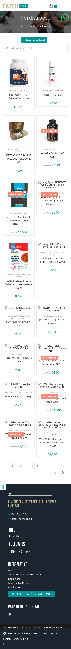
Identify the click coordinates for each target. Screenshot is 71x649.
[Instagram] (20, 551)
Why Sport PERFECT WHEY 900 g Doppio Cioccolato (52, 200)
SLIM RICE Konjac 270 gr (19, 396)
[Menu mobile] (63, 5)
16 (54, 466)
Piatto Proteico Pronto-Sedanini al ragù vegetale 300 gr (18, 284)
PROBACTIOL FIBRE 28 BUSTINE (52, 322)
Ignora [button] (7, 643)
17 (63, 466)
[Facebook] (12, 551)
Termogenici (22, 318)
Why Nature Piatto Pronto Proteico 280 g (52, 260)
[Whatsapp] (28, 551)
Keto (10, 90)
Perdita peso (44, 26)
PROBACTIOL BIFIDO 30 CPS (19, 360)
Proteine (26, 90)
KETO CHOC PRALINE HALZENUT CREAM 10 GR (19, 158)
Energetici (11, 316)
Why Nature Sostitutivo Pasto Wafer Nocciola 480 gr (52, 442)
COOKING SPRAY (52, 94)
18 (54, 472)
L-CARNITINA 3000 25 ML (18, 324)
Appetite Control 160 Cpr (52, 155)
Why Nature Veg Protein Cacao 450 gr (52, 400)
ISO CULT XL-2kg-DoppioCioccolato (19, 96)
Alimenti (45, 90)
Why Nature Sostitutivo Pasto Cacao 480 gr (52, 362)
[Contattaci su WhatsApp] (65, 18)
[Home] (22, 26)
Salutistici (57, 149)
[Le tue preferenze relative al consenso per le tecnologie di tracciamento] (3, 487)
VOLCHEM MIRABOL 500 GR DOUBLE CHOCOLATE (19, 220)
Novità (17, 274)
